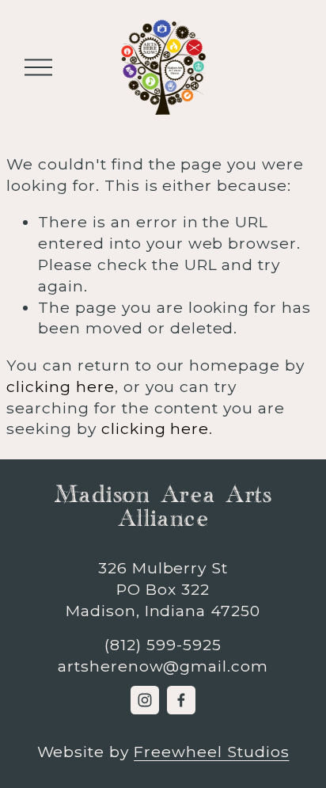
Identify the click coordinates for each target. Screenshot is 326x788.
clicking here (60, 386)
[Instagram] (145, 700)
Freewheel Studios (211, 751)
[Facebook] (181, 700)
